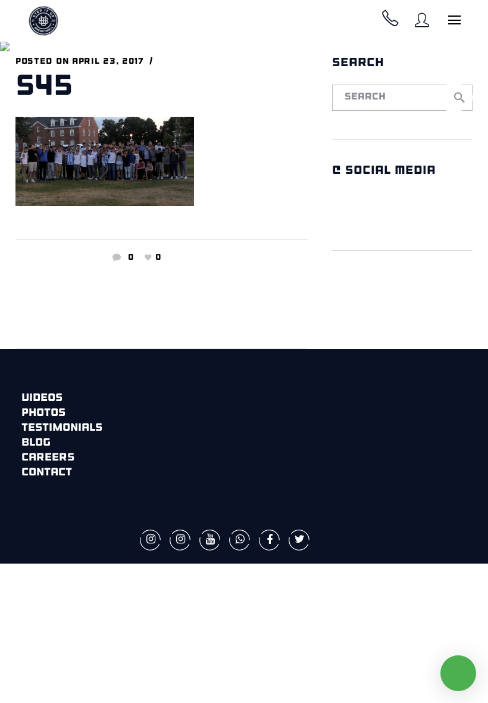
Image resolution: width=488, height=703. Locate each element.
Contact (46, 473)
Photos (43, 413)
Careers (47, 458)
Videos (41, 398)
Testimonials (61, 428)
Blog (36, 443)
